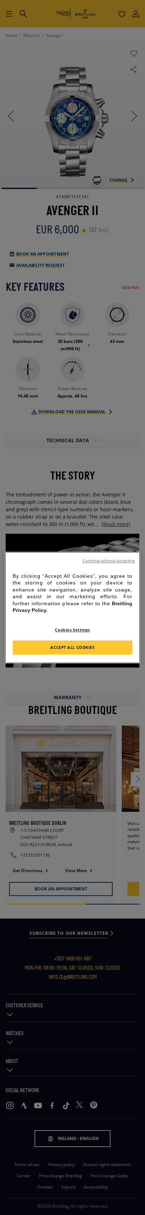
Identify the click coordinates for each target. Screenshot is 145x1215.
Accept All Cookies (72, 647)
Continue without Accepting (109, 560)
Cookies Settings (72, 629)
